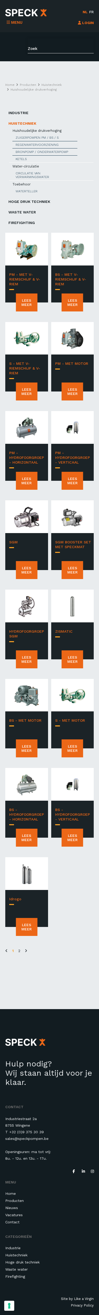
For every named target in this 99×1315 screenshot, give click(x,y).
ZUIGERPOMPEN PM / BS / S (37, 137)
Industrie (18, 113)
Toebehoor (21, 184)
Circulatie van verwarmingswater (32, 175)
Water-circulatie (25, 166)
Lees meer (26, 302)
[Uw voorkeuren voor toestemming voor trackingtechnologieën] (9, 1306)
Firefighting (21, 223)
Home (10, 1193)
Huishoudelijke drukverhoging (37, 131)
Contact (12, 1222)
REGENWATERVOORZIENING (37, 145)
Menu (16, 22)
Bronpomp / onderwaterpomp (42, 152)
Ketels (21, 159)
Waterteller (26, 191)
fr (91, 12)
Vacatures (14, 1215)
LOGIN (87, 23)
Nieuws (11, 1208)
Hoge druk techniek (29, 201)
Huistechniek (22, 123)
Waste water (22, 212)
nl (85, 12)
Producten (14, 1201)
